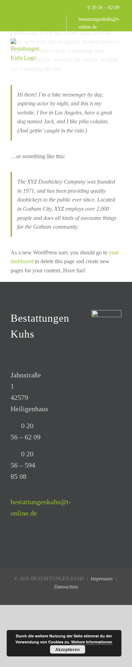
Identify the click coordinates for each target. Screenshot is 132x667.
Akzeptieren (67, 649)
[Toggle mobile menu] (118, 42)
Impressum (102, 578)
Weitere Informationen (91, 641)
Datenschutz (66, 586)
